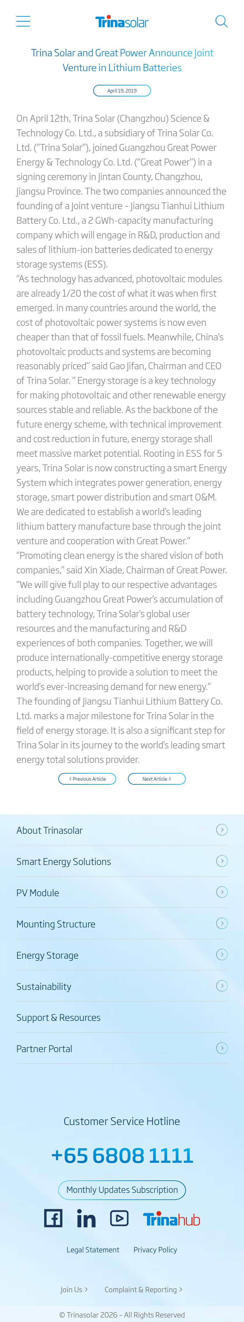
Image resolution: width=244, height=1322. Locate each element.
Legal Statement (93, 1249)
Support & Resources (58, 1017)
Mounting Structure (56, 923)
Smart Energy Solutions (63, 861)
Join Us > (75, 1289)
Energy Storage (47, 954)
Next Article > (157, 778)
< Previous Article (87, 778)
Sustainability (43, 986)
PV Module (37, 892)
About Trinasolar (49, 829)
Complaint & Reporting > (144, 1289)
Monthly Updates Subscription (122, 1189)
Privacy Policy (155, 1249)
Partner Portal (44, 1048)
